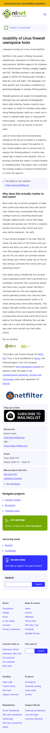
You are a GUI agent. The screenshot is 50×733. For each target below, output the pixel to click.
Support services (10, 694)
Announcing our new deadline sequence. (25, 3)
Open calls (7, 682)
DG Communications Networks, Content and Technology (22, 375)
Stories (28, 694)
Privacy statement (11, 629)
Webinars (29, 616)
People (6, 612)
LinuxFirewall (24, 28)
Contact (7, 625)
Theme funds (9, 686)
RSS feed (7, 666)
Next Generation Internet (28, 366)
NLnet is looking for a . (23, 522)
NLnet (37, 358)
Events (28, 612)
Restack (9, 545)
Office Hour (30, 621)
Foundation (8, 608)
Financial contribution (35, 710)
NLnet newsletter (11, 710)
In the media (8, 621)
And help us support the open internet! (23, 562)
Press (5, 616)
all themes (15, 484)
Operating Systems (13, 478)
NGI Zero (7, 690)
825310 (6, 383)
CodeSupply (10, 550)
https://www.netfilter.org (17, 185)
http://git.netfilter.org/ (14, 437)
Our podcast (8, 657)
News (27, 608)
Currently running (13, 500)
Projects (13, 28)
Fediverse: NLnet (11, 649)
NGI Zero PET (10, 474)
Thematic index (12, 511)
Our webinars (9, 662)
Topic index (30, 690)
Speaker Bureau (32, 633)
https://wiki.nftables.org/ (15, 446)
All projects (10, 505)
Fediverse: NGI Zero (12, 653)
